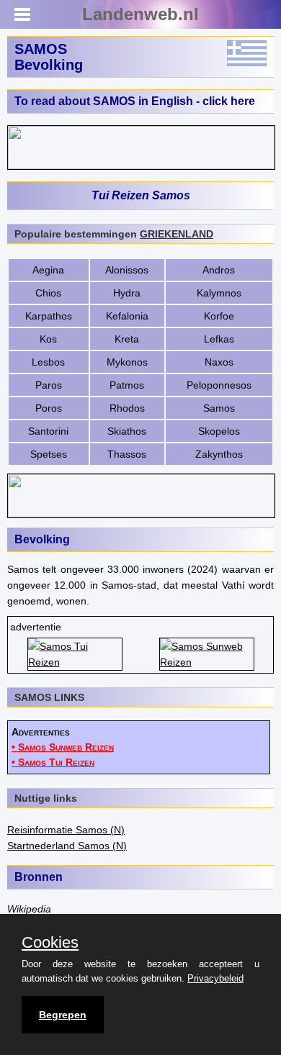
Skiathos (126, 431)
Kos (48, 339)
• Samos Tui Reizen (53, 762)
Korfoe (219, 316)
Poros (48, 408)
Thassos (126, 454)
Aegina (48, 270)
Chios (48, 293)
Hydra (126, 293)
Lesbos (48, 362)
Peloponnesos (219, 385)
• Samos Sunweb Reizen (63, 747)
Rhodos (127, 408)
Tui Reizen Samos (141, 195)
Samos (219, 408)
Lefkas (219, 339)
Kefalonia (127, 316)
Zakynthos (219, 454)
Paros (48, 385)
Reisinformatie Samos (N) (66, 830)
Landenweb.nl (140, 14)
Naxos (219, 362)
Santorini (48, 431)
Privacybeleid (215, 978)
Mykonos (127, 362)
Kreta (127, 339)
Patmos (127, 385)
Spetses (48, 454)
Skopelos (219, 431)
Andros (218, 270)
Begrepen (62, 1014)
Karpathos (48, 316)
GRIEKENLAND (176, 234)
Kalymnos (219, 293)
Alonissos (126, 270)
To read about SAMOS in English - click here (134, 101)
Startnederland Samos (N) (67, 845)
